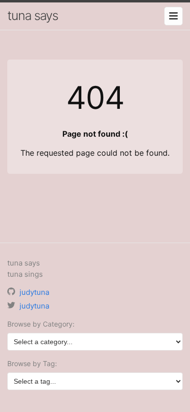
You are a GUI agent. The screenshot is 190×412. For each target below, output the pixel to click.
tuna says (32, 15)
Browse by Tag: (32, 363)
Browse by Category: (41, 324)
